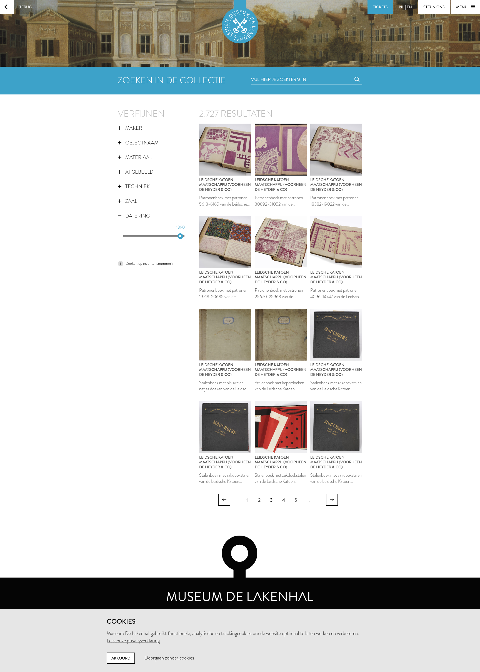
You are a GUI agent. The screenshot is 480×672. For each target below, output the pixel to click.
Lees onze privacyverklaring (133, 640)
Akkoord (120, 658)
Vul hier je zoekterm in (268, 73)
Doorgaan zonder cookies (169, 657)
